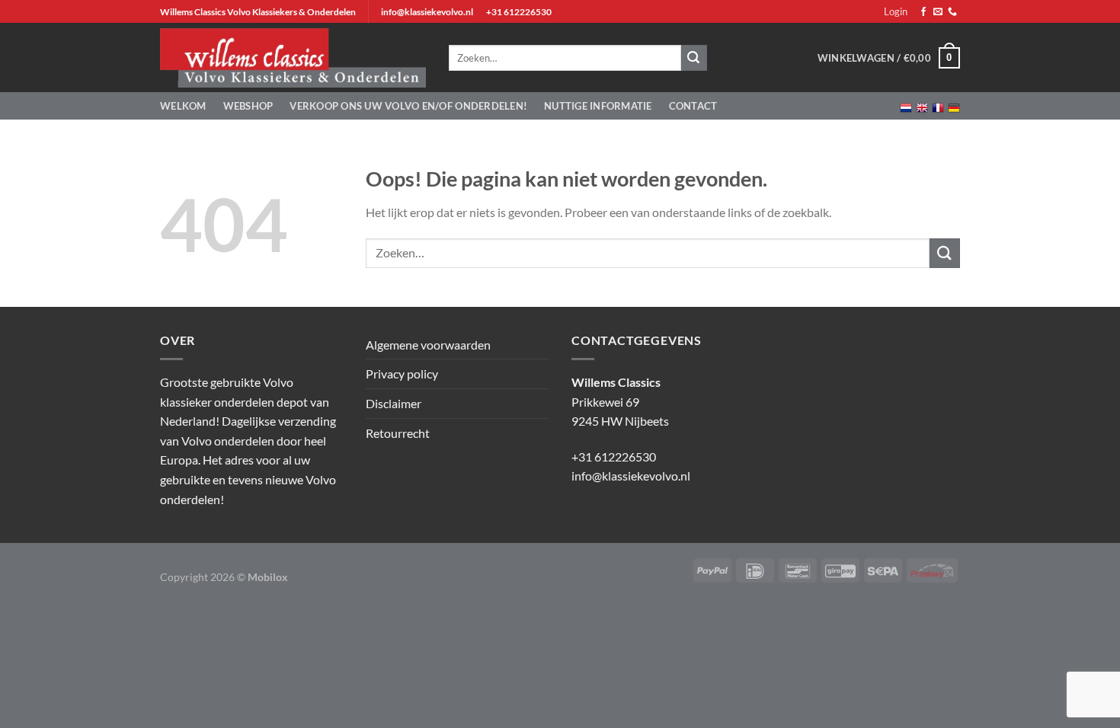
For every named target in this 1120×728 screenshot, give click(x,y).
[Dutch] (906, 106)
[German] (954, 106)
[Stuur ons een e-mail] (937, 12)
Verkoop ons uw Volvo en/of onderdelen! (408, 106)
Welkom (183, 106)
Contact (693, 106)
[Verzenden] (945, 253)
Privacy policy (402, 373)
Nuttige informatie (598, 106)
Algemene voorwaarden (428, 344)
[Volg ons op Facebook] (923, 12)
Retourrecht (398, 433)
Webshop (248, 106)
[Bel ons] (952, 12)
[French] (938, 106)
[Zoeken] (694, 58)
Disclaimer (393, 403)
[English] (922, 106)
